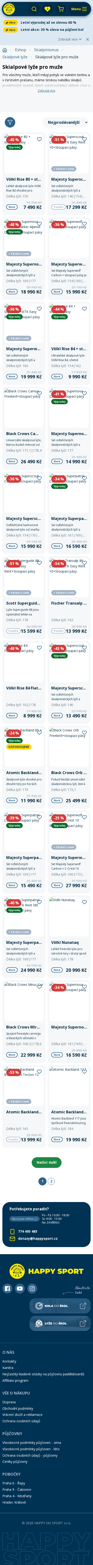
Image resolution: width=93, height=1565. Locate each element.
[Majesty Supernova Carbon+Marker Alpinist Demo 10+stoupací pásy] (24, 258)
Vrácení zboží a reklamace (22, 1414)
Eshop (20, 50)
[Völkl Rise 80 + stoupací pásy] (24, 173)
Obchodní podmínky (17, 1408)
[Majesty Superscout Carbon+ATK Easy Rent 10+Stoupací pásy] (69, 173)
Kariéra (7, 1367)
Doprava (9, 1402)
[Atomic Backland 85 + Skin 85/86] (24, 767)
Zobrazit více (68, 39)
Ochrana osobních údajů (21, 1421)
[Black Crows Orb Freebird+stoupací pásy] (69, 767)
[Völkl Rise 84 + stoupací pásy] (69, 343)
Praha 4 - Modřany (16, 1496)
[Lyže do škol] (60, 1323)
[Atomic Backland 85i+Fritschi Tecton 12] (24, 1106)
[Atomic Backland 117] (69, 1106)
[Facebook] (7, 1289)
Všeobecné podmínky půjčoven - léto (31, 1449)
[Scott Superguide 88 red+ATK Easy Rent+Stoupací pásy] (24, 597)
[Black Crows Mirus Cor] (24, 1021)
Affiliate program (15, 1380)
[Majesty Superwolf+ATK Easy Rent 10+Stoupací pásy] (24, 343)
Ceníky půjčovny (14, 1461)
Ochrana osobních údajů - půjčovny (29, 1455)
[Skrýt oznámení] (87, 39)
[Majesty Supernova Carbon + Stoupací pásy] (69, 1021)
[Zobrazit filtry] (10, 122)
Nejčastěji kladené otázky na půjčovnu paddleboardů (43, 1374)
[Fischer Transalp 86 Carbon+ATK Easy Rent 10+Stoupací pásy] (69, 597)
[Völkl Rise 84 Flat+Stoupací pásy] (24, 682)
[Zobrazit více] (46, 22)
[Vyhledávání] (34, 9)
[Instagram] (32, 1289)
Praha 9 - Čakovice (16, 1489)
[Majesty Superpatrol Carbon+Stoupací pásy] (24, 852)
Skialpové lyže (14, 57)
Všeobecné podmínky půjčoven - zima (31, 1442)
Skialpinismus (46, 50)
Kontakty (9, 1361)
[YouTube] (20, 1289)
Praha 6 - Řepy (13, 1483)
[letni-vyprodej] (46, 100)
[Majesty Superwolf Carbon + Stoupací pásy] (69, 258)
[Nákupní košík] (61, 9)
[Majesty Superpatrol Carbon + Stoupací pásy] (69, 513)
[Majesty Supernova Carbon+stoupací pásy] (69, 428)
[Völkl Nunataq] (69, 936)
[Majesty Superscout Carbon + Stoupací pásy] (24, 513)
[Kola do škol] (60, 1305)
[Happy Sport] (9, 9)
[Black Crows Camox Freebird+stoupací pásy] (24, 428)
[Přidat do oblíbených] (39, 138)
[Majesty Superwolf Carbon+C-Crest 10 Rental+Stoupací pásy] (69, 852)
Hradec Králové (14, 1502)
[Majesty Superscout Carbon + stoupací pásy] (69, 682)
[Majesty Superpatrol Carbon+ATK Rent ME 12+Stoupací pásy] (24, 936)
